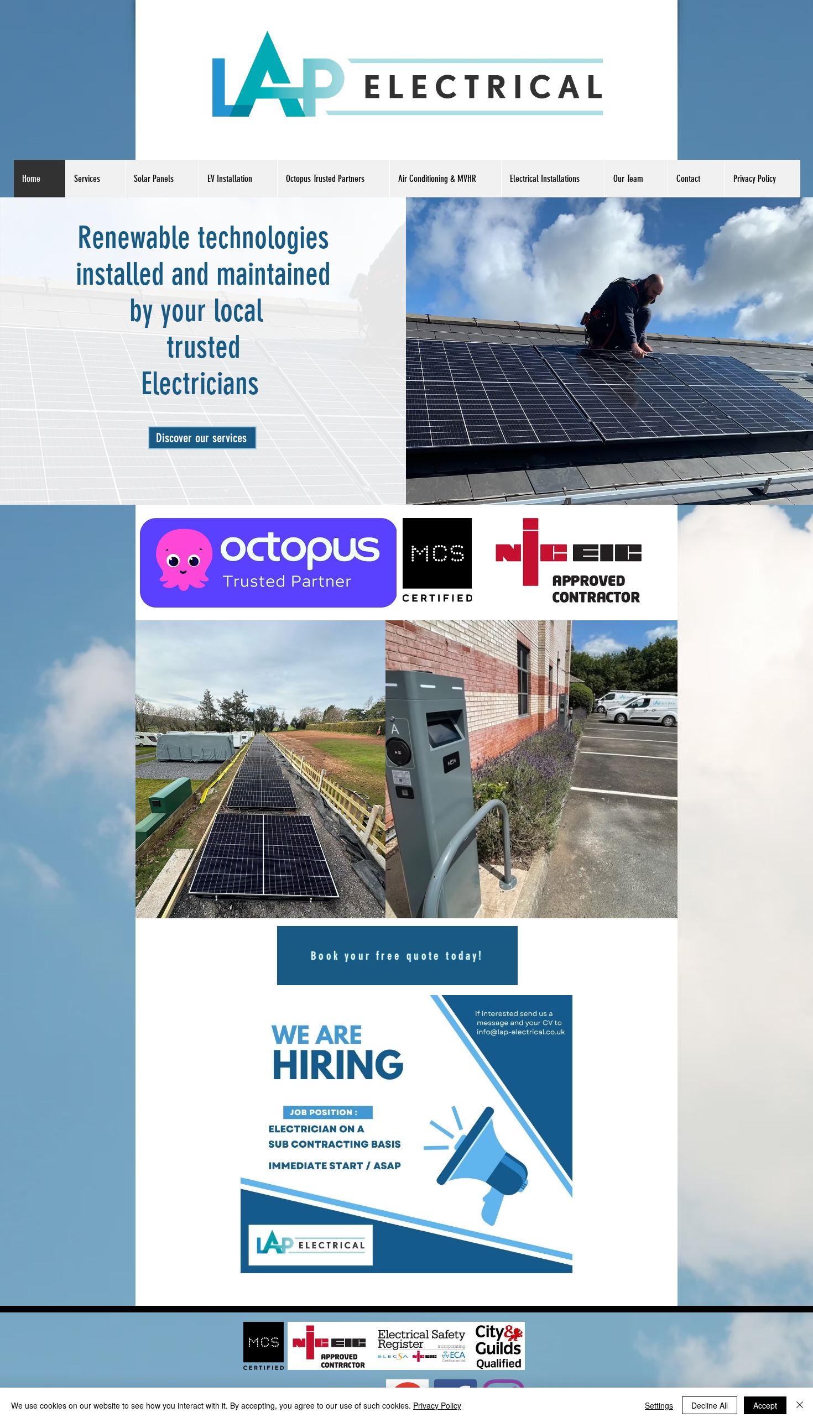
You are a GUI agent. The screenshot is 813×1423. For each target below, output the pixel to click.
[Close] (799, 1405)
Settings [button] (659, 1405)
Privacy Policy (437, 1405)
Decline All (709, 1405)
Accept (765, 1405)
